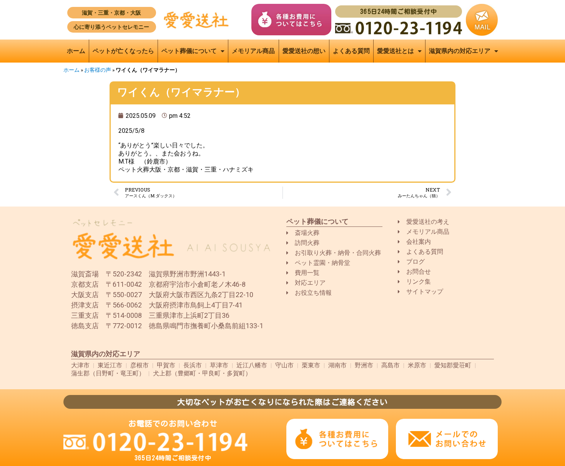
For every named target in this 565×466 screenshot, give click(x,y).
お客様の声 (97, 69)
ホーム (76, 51)
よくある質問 (351, 51)
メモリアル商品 (253, 51)
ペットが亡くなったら (123, 51)
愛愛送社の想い (304, 51)
